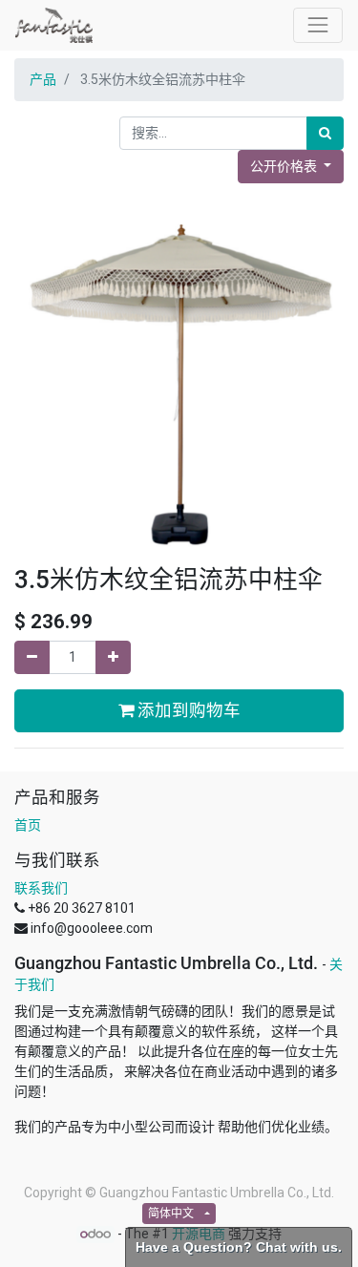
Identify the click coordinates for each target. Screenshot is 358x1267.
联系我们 (41, 888)
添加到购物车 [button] (187, 710)
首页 (27, 825)
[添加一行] (113, 657)
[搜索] (325, 133)
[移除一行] (32, 657)
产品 (43, 79)
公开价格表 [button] (285, 166)
